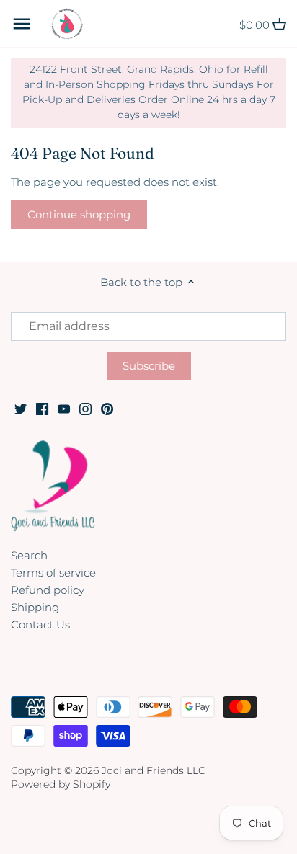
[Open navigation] (21, 24)
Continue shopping (78, 214)
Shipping (35, 607)
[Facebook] (42, 408)
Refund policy (47, 590)
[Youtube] (64, 408)
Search (29, 555)
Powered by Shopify (60, 784)
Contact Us (40, 624)
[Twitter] (20, 408)
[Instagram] (85, 408)
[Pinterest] (107, 408)
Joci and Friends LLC (153, 770)
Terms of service (53, 572)
